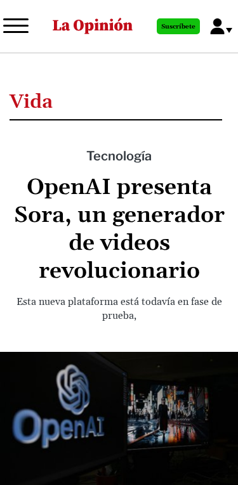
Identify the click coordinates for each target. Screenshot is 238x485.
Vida (31, 102)
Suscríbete (178, 26)
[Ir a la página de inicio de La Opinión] (92, 26)
